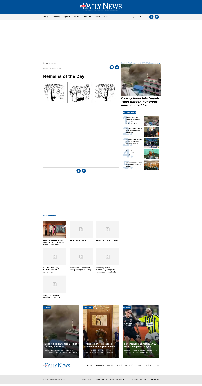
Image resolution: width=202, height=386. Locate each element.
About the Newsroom (119, 379)
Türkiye (46, 17)
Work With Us (101, 379)
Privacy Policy (87, 379)
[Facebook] (151, 17)
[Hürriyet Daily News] (101, 7)
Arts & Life (86, 17)
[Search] (133, 17)
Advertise (155, 379)
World (76, 17)
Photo (105, 17)
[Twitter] (157, 17)
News (45, 63)
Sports (97, 17)
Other (53, 63)
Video (148, 365)
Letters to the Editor (139, 379)
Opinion (67, 17)
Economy (56, 17)
